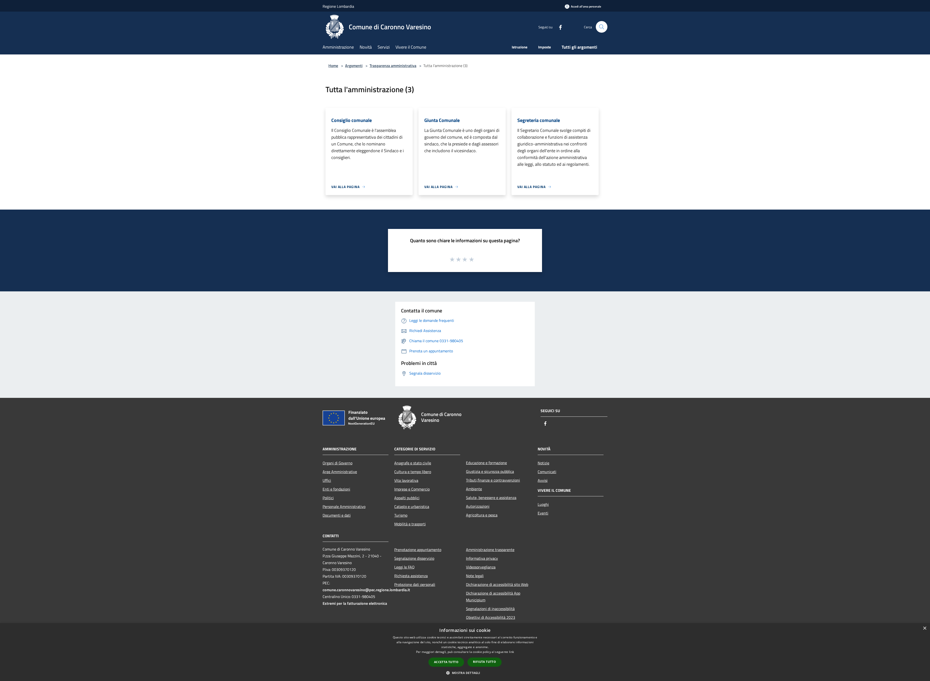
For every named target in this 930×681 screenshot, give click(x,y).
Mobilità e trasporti (410, 524)
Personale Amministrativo (344, 506)
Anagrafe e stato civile (412, 463)
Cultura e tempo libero (412, 472)
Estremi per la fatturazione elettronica (355, 603)
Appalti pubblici (406, 498)
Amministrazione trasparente (490, 549)
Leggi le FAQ (404, 567)
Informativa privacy (482, 558)
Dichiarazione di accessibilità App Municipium (493, 596)
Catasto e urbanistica (411, 506)
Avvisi (543, 480)
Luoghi (543, 504)
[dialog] (465, 652)
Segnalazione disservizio (414, 558)
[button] (465, 672)
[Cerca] (601, 27)
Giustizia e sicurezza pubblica (490, 471)
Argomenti (354, 65)
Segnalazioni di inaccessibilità (490, 609)
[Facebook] (558, 26)
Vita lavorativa (406, 480)
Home (333, 65)
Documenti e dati (337, 515)
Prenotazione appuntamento (417, 549)
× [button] (924, 628)
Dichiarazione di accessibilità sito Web (497, 584)
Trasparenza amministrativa (393, 65)
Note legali (475, 576)
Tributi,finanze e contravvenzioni (493, 480)
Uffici (327, 480)
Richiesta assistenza (411, 576)
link (511, 652)
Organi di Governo (337, 463)
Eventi (543, 513)
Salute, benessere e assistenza (491, 497)
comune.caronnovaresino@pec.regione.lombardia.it (366, 590)
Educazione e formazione (486, 463)
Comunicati (547, 472)
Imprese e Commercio (412, 489)
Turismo (400, 515)
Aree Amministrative (340, 472)
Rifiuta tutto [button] (484, 662)
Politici (328, 498)
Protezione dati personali (414, 584)
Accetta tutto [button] (446, 662)
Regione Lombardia (338, 6)
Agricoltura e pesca (481, 515)
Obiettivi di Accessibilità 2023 (490, 617)
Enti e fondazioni (336, 489)
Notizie (543, 463)
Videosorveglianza (481, 567)
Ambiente (474, 489)
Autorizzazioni (477, 506)
